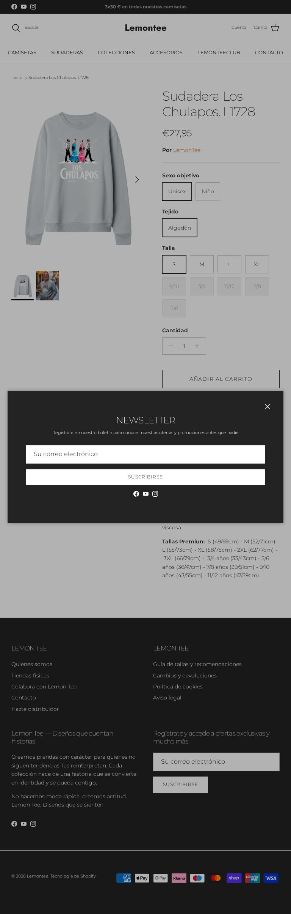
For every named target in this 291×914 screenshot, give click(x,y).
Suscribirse (145, 477)
